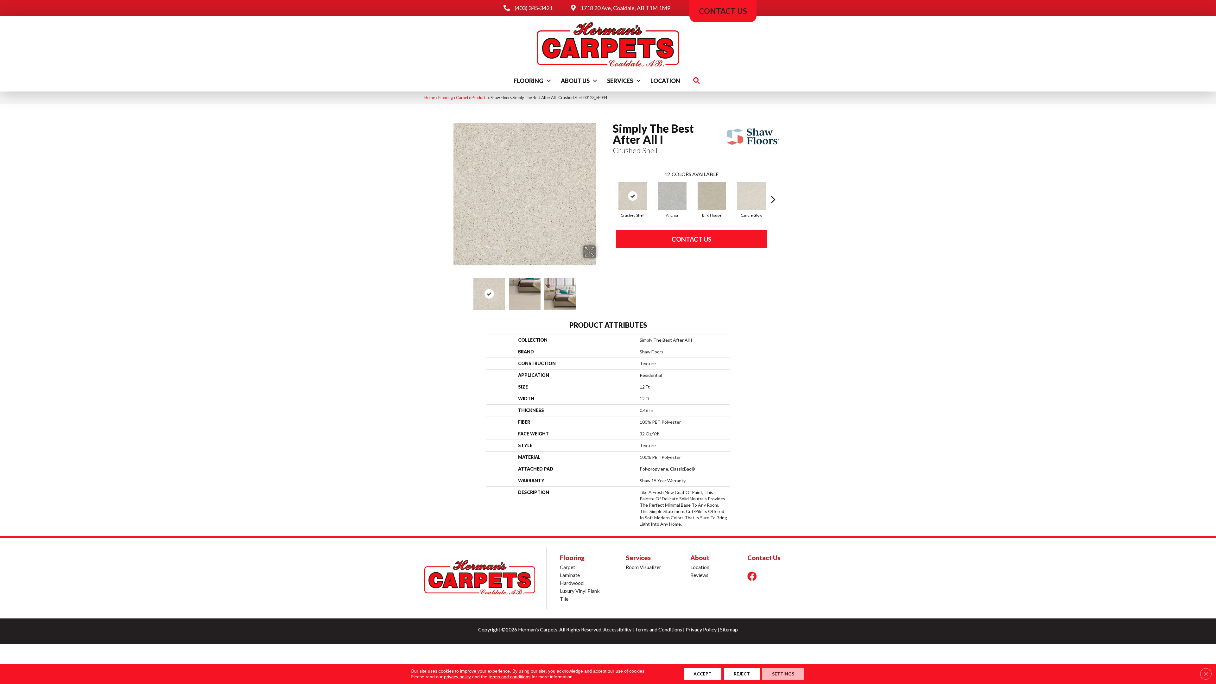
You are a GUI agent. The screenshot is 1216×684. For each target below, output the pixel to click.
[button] (548, 80)
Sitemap (729, 629)
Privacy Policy (701, 629)
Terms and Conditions (658, 629)
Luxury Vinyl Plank (580, 591)
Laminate (570, 575)
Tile (564, 599)
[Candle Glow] (751, 196)
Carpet (462, 97)
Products (479, 97)
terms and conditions (509, 676)
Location (665, 80)
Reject (742, 673)
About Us (575, 80)
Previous (449, 291)
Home (429, 97)
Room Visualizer (643, 567)
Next (600, 291)
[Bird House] (712, 196)
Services (620, 80)
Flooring (528, 80)
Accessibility (617, 629)
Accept (703, 673)
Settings (783, 673)
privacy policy (457, 676)
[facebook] (752, 576)
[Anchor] (672, 196)
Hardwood (572, 583)
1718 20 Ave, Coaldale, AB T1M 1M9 (625, 7)
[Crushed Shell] (633, 196)
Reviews (699, 575)
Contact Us (692, 239)
